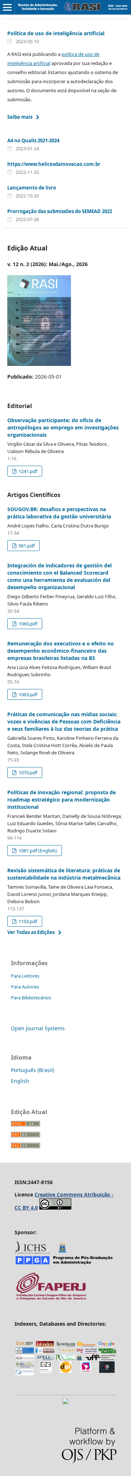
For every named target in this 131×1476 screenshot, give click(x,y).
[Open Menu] (7, 7)
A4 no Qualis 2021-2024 (33, 140)
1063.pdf (27, 694)
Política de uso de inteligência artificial (55, 33)
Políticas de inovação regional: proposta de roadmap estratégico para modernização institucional (61, 799)
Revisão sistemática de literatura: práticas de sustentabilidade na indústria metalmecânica (63, 874)
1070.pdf (27, 772)
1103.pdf (27, 921)
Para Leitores (25, 976)
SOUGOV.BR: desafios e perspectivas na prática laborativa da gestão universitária (59, 513)
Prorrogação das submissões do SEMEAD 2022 (59, 211)
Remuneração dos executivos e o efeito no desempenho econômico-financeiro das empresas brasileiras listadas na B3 (60, 650)
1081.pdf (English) (37, 850)
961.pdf (26, 545)
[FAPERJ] (51, 1299)
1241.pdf (27, 471)
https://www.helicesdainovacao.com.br (53, 164)
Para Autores (25, 986)
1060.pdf (27, 623)
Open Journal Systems (38, 1028)
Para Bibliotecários (31, 997)
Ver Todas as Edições (31, 932)
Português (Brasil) (32, 1070)
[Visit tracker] (65, 1402)
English (20, 1080)
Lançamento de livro (31, 187)
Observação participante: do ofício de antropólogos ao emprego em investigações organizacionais (63, 427)
